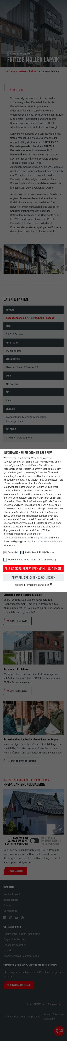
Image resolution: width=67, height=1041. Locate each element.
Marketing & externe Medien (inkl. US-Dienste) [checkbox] (32, 559)
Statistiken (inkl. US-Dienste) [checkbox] (39, 552)
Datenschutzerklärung (15, 537)
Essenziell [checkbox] (13, 552)
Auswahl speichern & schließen (33, 577)
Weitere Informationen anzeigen (32, 584)
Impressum (41, 537)
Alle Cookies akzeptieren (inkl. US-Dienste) (33, 568)
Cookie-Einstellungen (51, 541)
